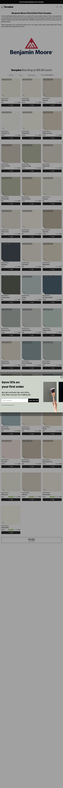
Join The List (33, 400)
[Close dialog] (61, 377)
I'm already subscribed (7, 405)
